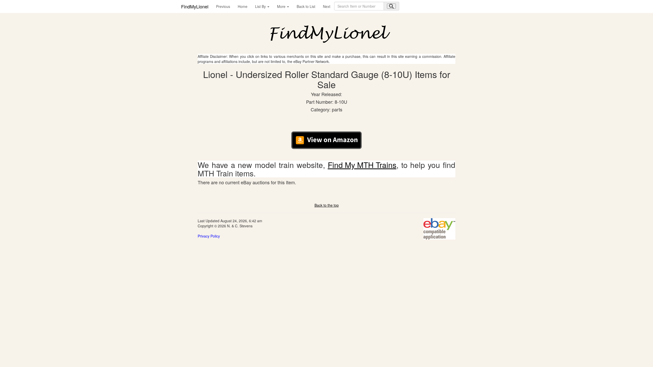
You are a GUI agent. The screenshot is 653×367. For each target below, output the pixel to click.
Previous (223, 6)
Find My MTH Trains (362, 165)
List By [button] (261, 6)
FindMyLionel (194, 6)
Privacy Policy (209, 236)
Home (242, 6)
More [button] (281, 6)
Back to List (306, 6)
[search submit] (391, 6)
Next (326, 6)
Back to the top (327, 205)
